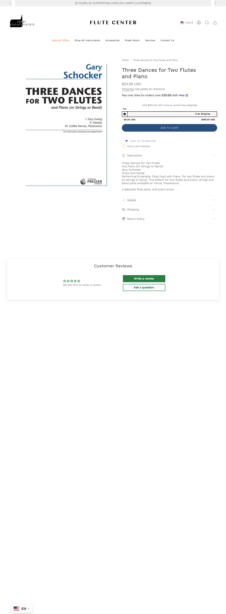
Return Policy (135, 219)
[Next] (215, 3)
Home (125, 60)
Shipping (127, 89)
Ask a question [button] (144, 287)
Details (131, 200)
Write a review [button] (144, 278)
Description (134, 155)
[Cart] (215, 23)
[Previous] (10, 3)
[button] (60, 40)
